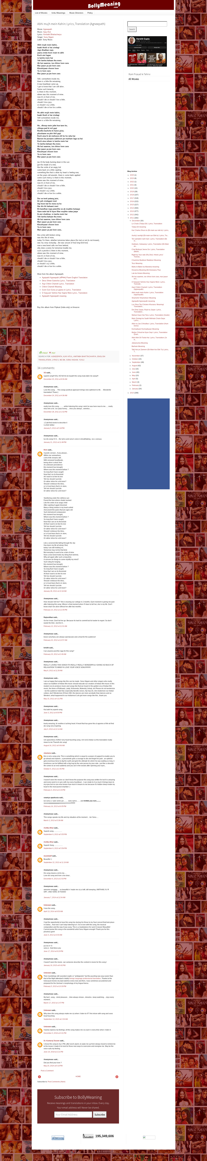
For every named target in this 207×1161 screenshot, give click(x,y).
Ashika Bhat (49, 828)
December (136, 221)
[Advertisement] (98, 47)
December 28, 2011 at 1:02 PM (55, 412)
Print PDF (48, 353)
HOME (78, 1076)
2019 (132, 192)
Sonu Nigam (49, 37)
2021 (132, 185)
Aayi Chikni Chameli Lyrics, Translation (58, 284)
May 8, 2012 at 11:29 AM (53, 671)
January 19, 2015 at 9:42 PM (54, 965)
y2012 (81, 360)
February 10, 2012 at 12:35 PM (55, 610)
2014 (132, 208)
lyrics (55, 360)
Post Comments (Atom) (56, 1082)
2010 (132, 393)
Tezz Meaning (137, 263)
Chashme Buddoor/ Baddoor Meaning (146, 260)
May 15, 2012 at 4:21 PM (53, 699)
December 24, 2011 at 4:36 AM (55, 395)
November (136, 356)
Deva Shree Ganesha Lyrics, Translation (58, 281)
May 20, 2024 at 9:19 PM (53, 1066)
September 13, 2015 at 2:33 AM (56, 1019)
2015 (132, 205)
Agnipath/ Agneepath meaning (54, 296)
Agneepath (47, 29)
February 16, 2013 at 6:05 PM (55, 806)
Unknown (47, 905)
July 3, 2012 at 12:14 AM (53, 729)
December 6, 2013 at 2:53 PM (55, 879)
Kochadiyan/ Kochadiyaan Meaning (145, 329)
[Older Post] (117, 1077)
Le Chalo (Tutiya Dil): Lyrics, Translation (147, 224)
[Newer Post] (39, 1077)
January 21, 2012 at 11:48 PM (55, 442)
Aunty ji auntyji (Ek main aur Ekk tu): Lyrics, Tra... (150, 235)
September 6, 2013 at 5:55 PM (55, 834)
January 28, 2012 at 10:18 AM (55, 591)
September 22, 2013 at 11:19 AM (56, 862)
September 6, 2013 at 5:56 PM (55, 848)
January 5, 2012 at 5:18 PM (54, 428)
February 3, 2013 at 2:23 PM (54, 790)
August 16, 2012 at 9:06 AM (54, 745)
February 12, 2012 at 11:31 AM (55, 626)
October (135, 359)
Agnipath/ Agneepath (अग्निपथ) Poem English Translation (64, 277)
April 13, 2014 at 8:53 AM (53, 911)
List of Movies (41, 13)
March (134, 382)
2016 (132, 201)
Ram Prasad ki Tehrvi (139, 74)
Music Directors (76, 13)
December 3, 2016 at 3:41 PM (55, 1033)
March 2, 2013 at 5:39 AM (53, 820)
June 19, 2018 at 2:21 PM (53, 1052)
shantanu (47, 753)
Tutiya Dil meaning (139, 227)
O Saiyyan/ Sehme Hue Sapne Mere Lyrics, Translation (64, 293)
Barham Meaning (138, 346)
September (136, 362)
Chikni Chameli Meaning (52, 287)
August (135, 366)
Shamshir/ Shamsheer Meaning (144, 298)
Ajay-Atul (47, 32)
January (135, 389)
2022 (132, 182)
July (133, 369)
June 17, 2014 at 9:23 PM (53, 951)
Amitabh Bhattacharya (52, 34)
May (134, 375)
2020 (132, 188)
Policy (90, 13)
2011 (132, 218)
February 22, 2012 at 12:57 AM (55, 640)
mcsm (62, 360)
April (134, 379)
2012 (132, 215)
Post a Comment (47, 1071)
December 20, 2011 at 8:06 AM (55, 379)
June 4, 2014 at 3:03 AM (53, 935)
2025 (132, 175)
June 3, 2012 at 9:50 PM (53, 713)
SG (45, 373)
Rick (45, 450)
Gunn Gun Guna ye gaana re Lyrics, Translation (61, 290)
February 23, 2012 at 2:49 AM (55, 654)
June (134, 372)
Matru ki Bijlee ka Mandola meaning (145, 267)
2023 (132, 178)
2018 (132, 195)
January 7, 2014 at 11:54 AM (54, 897)
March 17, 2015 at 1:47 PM (54, 1003)
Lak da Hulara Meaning (141, 273)
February (135, 385)
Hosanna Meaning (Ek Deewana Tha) (146, 270)
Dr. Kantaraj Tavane (51, 1041)
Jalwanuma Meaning (140, 343)
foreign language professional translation (85, 978)
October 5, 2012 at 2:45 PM (54, 769)
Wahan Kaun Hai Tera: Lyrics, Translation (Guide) (151, 315)
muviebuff (48, 856)
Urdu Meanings (58, 13)
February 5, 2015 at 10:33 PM (55, 986)
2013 (132, 211)
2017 (132, 198)
